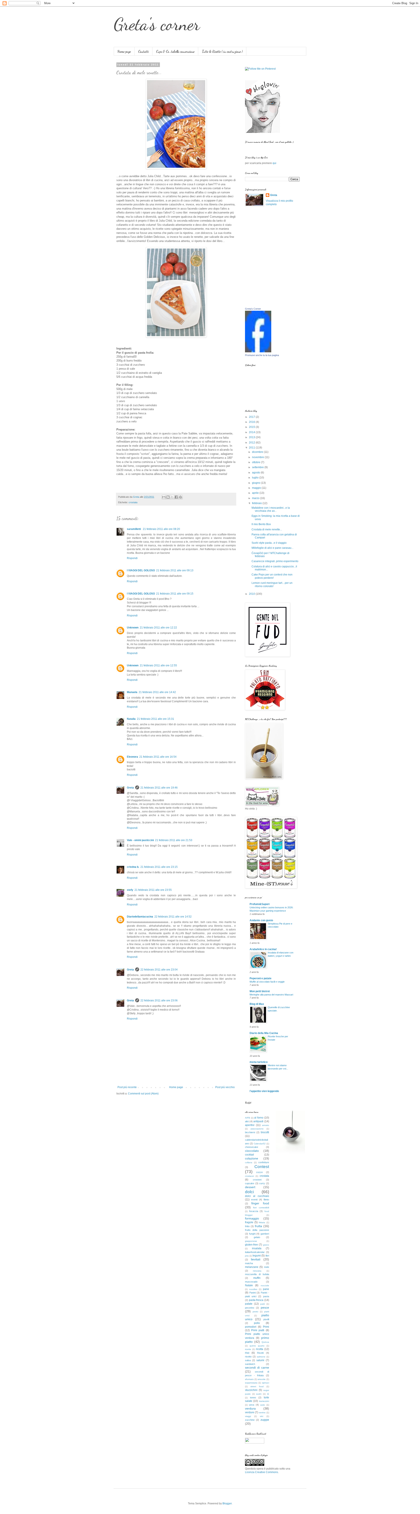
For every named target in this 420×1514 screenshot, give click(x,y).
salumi (260, 1360)
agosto (256, 472)
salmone (261, 1356)
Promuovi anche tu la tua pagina (262, 355)
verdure (249, 1412)
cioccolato (252, 1150)
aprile (255, 492)
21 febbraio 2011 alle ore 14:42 (157, 692)
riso (247, 1352)
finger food (260, 1203)
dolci (249, 1191)
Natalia (131, 718)
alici (247, 1121)
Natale (249, 1285)
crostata (133, 502)
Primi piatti (257, 1330)
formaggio (252, 1218)
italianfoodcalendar (255, 1252)
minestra (257, 1271)
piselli (266, 1319)
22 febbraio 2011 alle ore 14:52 (173, 916)
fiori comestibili (261, 1207)
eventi (254, 1199)
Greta (130, 787)
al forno (258, 1117)
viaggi (248, 1416)
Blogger (227, 1503)
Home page (124, 51)
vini (261, 1416)
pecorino (249, 1307)
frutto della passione (257, 1230)
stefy (130, 889)
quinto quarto (257, 1346)
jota (247, 1256)
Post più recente (127, 1087)
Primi (266, 1326)
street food (257, 1386)
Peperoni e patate (260, 978)
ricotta (259, 1349)
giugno (256, 482)
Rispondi (132, 558)
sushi (258, 1394)
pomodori (250, 1326)
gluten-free (251, 1244)
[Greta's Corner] (258, 351)
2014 (252, 432)
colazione (251, 1158)
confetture (263, 1162)
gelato (257, 1237)
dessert (250, 1187)
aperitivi (249, 1125)
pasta (266, 1296)
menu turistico (259, 1062)
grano (266, 1245)
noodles (253, 1289)
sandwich (250, 1364)
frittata (262, 1222)
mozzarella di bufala (257, 1274)
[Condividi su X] (172, 497)
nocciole (265, 1285)
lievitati (255, 1259)
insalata (256, 1248)
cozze (259, 1172)
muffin (257, 1277)
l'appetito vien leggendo (264, 1091)
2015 (252, 427)
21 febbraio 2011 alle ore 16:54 (158, 756)
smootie (262, 1379)
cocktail (249, 1154)
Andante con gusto (261, 920)
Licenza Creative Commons (261, 1472)
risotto (248, 1356)
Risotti (260, 1353)
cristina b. (133, 866)
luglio (255, 477)
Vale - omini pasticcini (140, 840)
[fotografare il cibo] (290, 1153)
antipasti (258, 1121)
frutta (258, 1226)
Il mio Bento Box (261, 524)
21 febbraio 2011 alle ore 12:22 (158, 627)
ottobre (256, 462)
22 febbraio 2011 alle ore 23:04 (159, 969)
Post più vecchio (225, 1087)
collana (248, 1162)
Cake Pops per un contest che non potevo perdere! (272, 576)
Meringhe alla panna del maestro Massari (271, 994)
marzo (256, 498)
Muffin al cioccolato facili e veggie (267, 981)
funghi (252, 1233)
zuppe (265, 1419)
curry (262, 1183)
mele (266, 1267)
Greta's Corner (253, 308)
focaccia (253, 1211)
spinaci (265, 1383)
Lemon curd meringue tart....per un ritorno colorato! (272, 584)
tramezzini (264, 1401)
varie (262, 1405)
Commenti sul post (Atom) (143, 1093)
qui (274, 163)
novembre (258, 457)
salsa (248, 1360)
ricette (248, 1349)
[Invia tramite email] (164, 497)
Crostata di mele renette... (267, 529)
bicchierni (250, 1132)
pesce (265, 1307)
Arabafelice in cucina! (263, 949)
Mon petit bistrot (260, 991)
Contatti (143, 51)
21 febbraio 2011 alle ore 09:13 (174, 570)
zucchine (250, 1420)
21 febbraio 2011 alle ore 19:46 (159, 787)
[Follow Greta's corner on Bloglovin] (262, 132)
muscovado (251, 1281)
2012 (252, 442)
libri (267, 1255)
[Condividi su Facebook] (176, 497)
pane (266, 1289)
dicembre (258, 451)
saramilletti (134, 529)
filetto (266, 1199)
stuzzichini (251, 1390)
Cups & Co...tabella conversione (175, 51)
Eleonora (132, 756)
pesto (255, 1311)
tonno (253, 1397)
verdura (250, 1408)
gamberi (265, 1233)
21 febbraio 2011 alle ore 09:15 (174, 593)
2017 (252, 416)
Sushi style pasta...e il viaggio (269, 542)
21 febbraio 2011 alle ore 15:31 (155, 718)
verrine (262, 1412)
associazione (257, 1129)
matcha (249, 1263)
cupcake (249, 1183)
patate (248, 1303)
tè (268, 1394)
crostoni (257, 1179)
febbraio (257, 503)
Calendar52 (260, 1143)
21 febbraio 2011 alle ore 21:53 (173, 840)
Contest (261, 1166)
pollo (257, 1323)
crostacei (249, 1176)
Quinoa (265, 1342)
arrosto (265, 1125)
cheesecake (251, 1147)
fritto (247, 1226)
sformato (249, 1379)
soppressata (251, 1383)
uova (251, 1404)
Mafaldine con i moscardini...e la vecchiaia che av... (271, 509)
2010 (252, 593)
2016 (252, 421)
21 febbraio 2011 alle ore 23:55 (153, 889)
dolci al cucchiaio (257, 1196)
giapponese (251, 1241)
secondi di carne (257, 1367)
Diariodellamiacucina (140, 916)
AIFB (247, 1118)
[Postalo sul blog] (168, 497)
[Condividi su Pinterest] (180, 497)
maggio (257, 487)
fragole (249, 1222)
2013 (252, 437)
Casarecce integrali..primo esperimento (275, 561)
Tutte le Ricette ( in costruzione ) (222, 51)
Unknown (132, 627)
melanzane (251, 1267)
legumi (257, 1255)
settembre (258, 467)
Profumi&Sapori (260, 904)
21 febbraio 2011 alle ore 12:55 (158, 665)
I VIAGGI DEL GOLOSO (141, 570)
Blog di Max (257, 1004)
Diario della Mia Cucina (264, 1033)
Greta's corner (157, 24)
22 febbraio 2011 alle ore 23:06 (159, 1000)
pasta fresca (256, 1300)
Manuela (132, 692)
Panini (252, 1292)
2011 (252, 447)
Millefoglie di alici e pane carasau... (272, 547)
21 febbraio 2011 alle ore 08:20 (161, 529)
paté (262, 1304)
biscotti (265, 1132)
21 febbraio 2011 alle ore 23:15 (159, 866)
